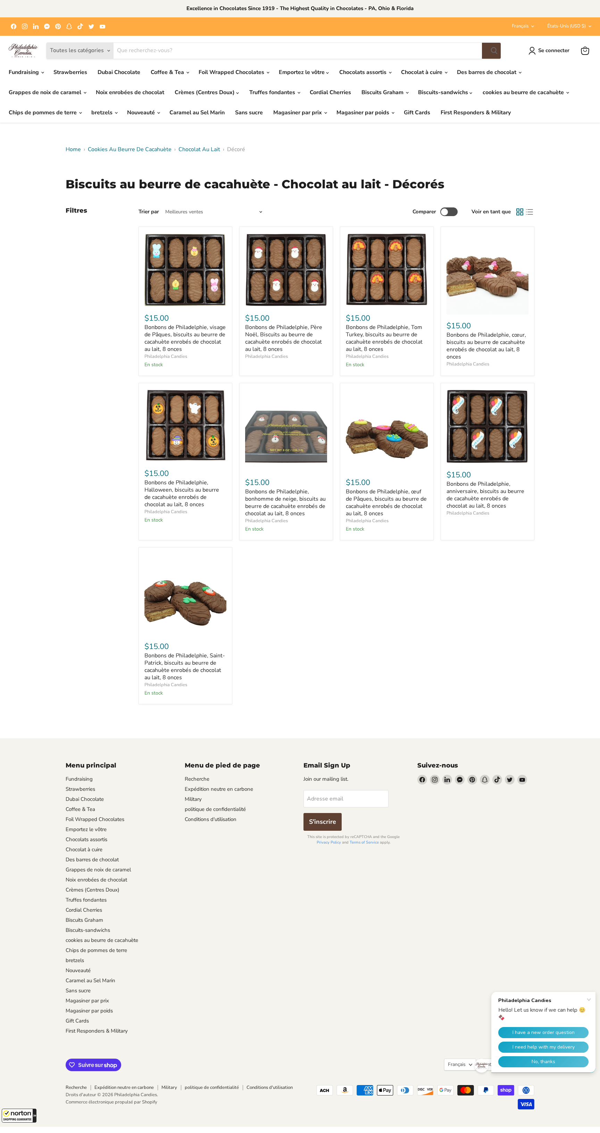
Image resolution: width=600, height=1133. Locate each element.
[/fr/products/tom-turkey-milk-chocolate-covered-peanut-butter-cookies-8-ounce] (387, 269)
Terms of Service (364, 842)
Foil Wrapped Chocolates (232, 72)
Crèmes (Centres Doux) (205, 92)
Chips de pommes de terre (43, 112)
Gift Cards (417, 112)
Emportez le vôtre (302, 72)
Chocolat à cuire (422, 72)
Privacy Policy (329, 842)
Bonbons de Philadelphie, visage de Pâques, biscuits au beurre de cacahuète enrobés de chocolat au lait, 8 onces (185, 338)
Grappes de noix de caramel (46, 92)
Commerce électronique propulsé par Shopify (111, 1102)
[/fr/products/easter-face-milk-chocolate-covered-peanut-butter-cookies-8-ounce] (185, 269)
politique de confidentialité (215, 809)
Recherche (197, 778)
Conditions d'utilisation (210, 819)
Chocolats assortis (363, 72)
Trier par (149, 212)
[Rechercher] (491, 51)
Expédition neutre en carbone (219, 789)
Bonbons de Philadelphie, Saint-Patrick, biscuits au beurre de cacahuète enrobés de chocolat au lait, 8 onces (184, 666)
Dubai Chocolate (119, 72)
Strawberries (70, 72)
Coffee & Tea (168, 72)
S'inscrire (322, 822)
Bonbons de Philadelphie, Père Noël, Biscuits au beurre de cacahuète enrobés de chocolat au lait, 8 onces (283, 338)
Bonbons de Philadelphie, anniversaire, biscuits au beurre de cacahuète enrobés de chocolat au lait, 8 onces (485, 495)
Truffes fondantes (273, 92)
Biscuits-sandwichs (443, 92)
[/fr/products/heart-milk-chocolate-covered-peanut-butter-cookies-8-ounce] (487, 273)
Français (520, 26)
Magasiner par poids (363, 112)
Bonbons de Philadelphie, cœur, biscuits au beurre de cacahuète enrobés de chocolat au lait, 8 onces (486, 346)
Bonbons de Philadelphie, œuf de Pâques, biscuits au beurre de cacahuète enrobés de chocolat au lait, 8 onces (386, 502)
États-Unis (566, 26)
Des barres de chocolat (487, 72)
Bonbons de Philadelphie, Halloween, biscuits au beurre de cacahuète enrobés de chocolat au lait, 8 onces (181, 493)
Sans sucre (249, 112)
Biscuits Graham (383, 92)
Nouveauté (141, 112)
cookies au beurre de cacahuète (524, 92)
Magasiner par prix (298, 112)
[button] (19, 1116)
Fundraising (24, 72)
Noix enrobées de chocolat (130, 92)
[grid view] (520, 212)
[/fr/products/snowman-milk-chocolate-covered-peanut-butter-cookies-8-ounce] (286, 430)
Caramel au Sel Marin (197, 112)
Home (73, 149)
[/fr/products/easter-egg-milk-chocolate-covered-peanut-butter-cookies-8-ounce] (387, 430)
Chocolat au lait (199, 149)
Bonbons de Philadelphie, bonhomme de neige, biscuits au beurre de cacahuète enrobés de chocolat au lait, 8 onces (285, 502)
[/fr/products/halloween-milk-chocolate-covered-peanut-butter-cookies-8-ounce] (185, 425)
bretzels (102, 112)
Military (193, 799)
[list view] (529, 212)
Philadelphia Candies (165, 356)
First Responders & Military (476, 112)
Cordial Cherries (330, 92)
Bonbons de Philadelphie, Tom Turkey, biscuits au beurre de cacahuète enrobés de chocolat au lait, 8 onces (384, 338)
